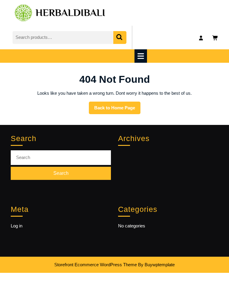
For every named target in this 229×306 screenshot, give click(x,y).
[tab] (141, 56)
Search (119, 37)
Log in (16, 225)
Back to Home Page (117, 109)
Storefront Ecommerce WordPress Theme (95, 264)
